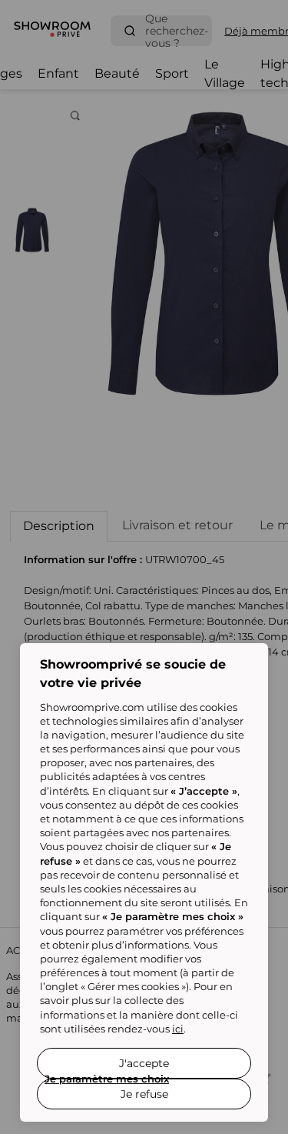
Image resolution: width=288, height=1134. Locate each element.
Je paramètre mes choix (107, 1078)
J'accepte (144, 1063)
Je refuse (144, 1094)
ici (178, 1028)
